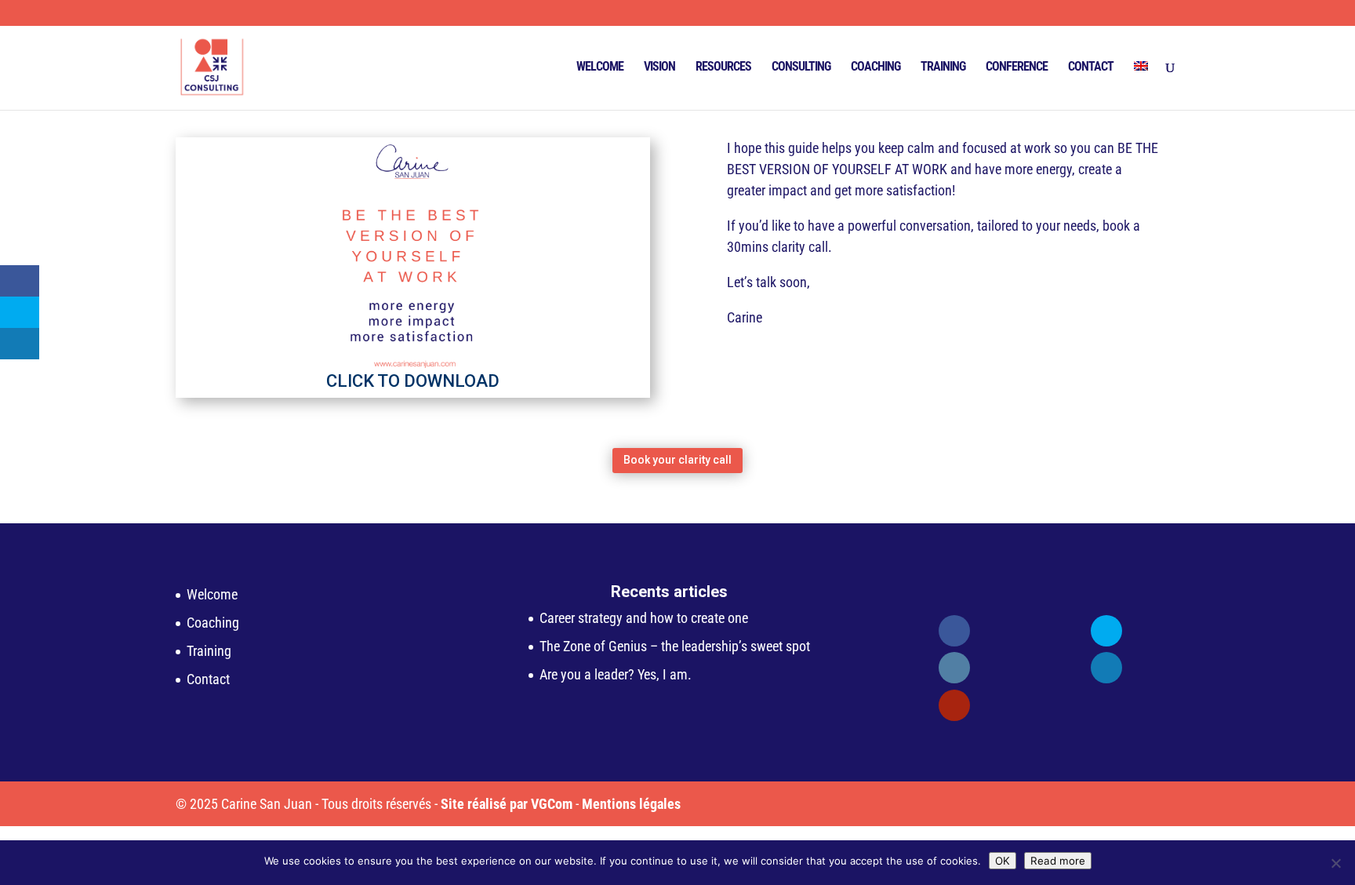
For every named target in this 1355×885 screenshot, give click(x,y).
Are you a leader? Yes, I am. (615, 674)
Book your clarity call (677, 459)
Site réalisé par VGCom (506, 804)
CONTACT (1090, 67)
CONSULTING (801, 67)
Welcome (212, 594)
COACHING (875, 67)
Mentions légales (631, 804)
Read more (1057, 860)
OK (1002, 860)
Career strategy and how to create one (643, 618)
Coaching (213, 622)
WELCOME (599, 67)
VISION (659, 67)
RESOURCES (723, 67)
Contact (208, 679)
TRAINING (943, 67)
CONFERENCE (1017, 67)
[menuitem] (1141, 85)
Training (209, 651)
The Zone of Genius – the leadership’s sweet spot (674, 646)
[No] (1335, 863)
